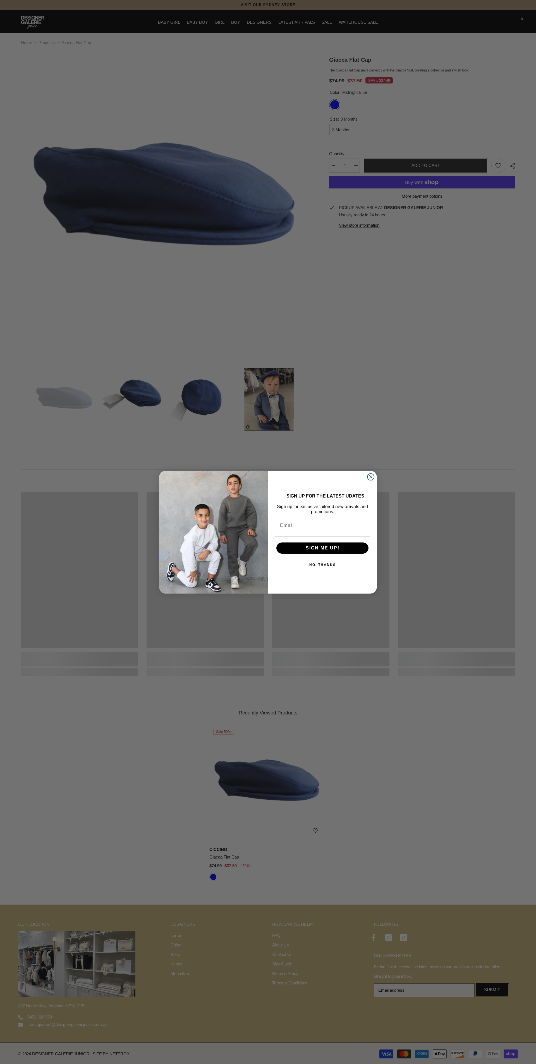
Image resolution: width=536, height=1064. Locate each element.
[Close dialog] (370, 477)
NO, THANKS (322, 565)
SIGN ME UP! (322, 548)
